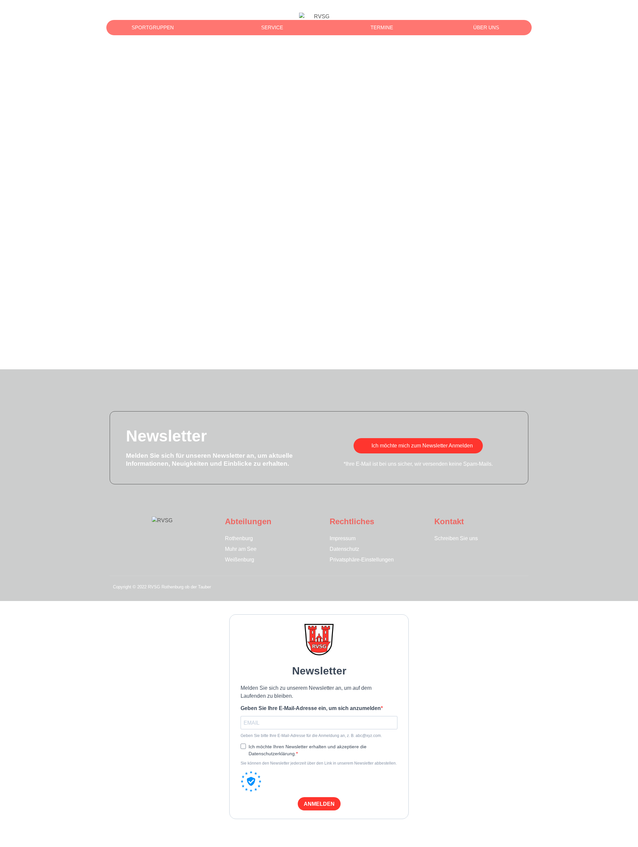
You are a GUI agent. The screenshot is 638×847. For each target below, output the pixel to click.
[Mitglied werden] (521, 10)
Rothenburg (239, 538)
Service (272, 27)
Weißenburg (239, 559)
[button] (506, 10)
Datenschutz (344, 549)
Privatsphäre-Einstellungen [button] (362, 559)
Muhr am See (241, 549)
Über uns (486, 27)
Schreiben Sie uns (456, 538)
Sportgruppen (153, 27)
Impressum (343, 538)
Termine (382, 27)
